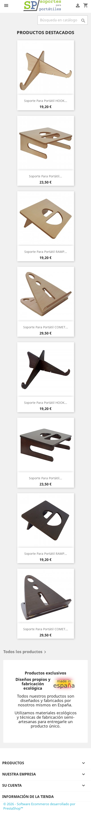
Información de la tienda (28, 796)
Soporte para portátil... (45, 176)
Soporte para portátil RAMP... (45, 252)
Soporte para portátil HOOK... (45, 101)
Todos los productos (25, 652)
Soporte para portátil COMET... (45, 327)
